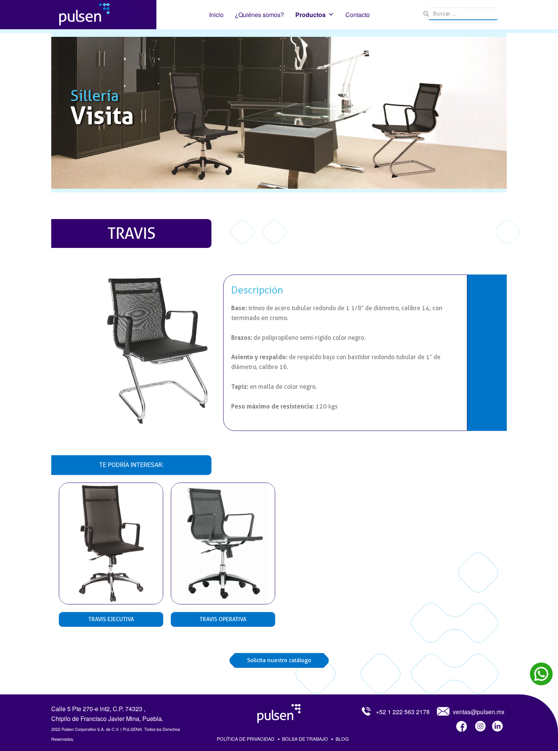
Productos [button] (310, 14)
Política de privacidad (245, 738)
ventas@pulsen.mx (478, 711)
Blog (342, 738)
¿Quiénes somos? (259, 14)
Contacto (357, 14)
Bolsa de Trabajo (305, 738)
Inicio (216, 14)
